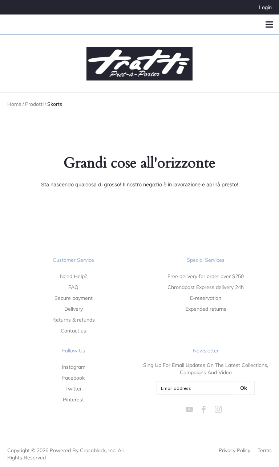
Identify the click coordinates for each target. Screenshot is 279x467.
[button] (269, 24)
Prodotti (34, 104)
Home (14, 104)
